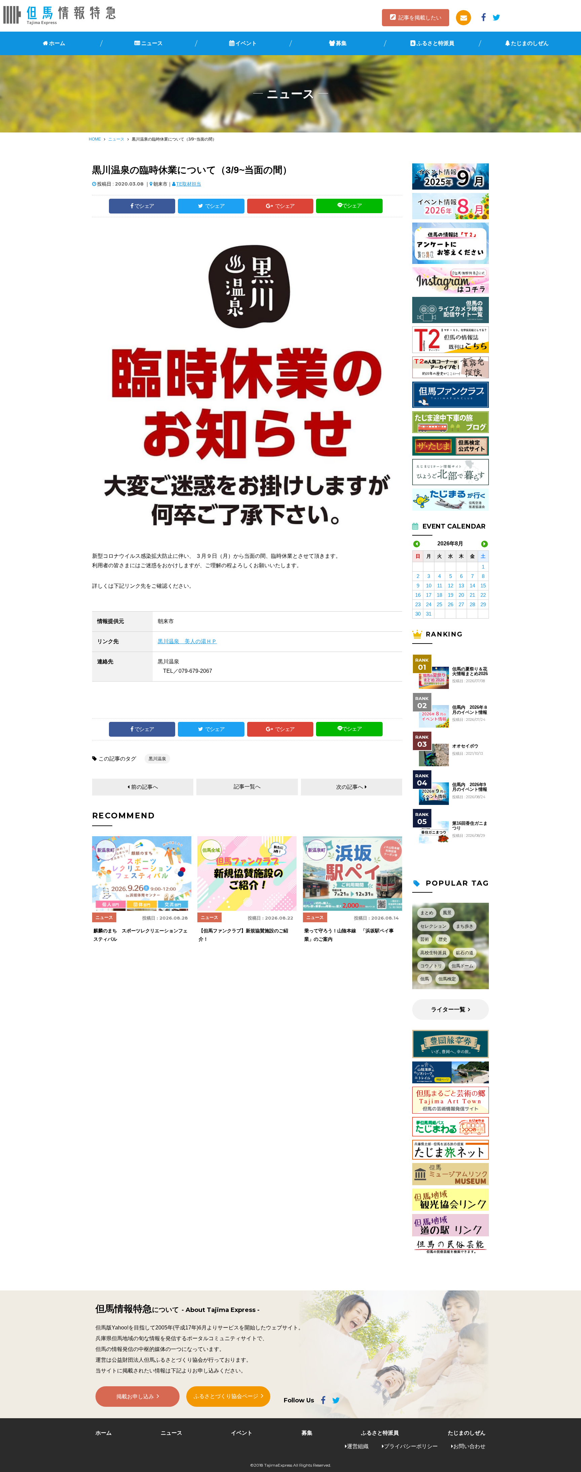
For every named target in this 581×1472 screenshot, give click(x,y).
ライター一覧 (448, 1009)
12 (450, 585)
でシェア (144, 206)
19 (450, 595)
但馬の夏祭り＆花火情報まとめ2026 (470, 671)
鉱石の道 (464, 952)
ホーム (57, 43)
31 (428, 614)
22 (483, 595)
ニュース (152, 43)
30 (418, 614)
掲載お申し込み (135, 1396)
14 (472, 585)
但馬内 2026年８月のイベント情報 (470, 709)
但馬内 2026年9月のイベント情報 (469, 787)
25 (439, 604)
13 (461, 585)
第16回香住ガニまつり (470, 825)
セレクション (433, 926)
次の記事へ (349, 787)
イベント (246, 43)
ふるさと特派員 (435, 43)
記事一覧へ (247, 786)
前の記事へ (144, 787)
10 (428, 585)
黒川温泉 (157, 758)
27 (461, 604)
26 (450, 604)
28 (472, 604)
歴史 (442, 939)
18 (439, 595)
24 (428, 604)
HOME (95, 139)
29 (483, 604)
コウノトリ (431, 965)
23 (418, 604)
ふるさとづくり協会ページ (226, 1396)
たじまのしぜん (530, 43)
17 (428, 595)
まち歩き (464, 926)
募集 (341, 43)
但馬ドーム (462, 965)
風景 (447, 912)
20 (461, 595)
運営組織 (358, 1446)
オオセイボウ (465, 746)
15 (483, 585)
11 (439, 585)
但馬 (424, 978)
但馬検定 (447, 978)
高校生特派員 (433, 952)
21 (472, 595)
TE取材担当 (188, 184)
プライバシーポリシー (411, 1446)
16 (418, 595)
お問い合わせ (469, 1446)
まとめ (426, 912)
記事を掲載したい (419, 18)
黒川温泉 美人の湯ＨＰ (187, 641)
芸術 (424, 939)
